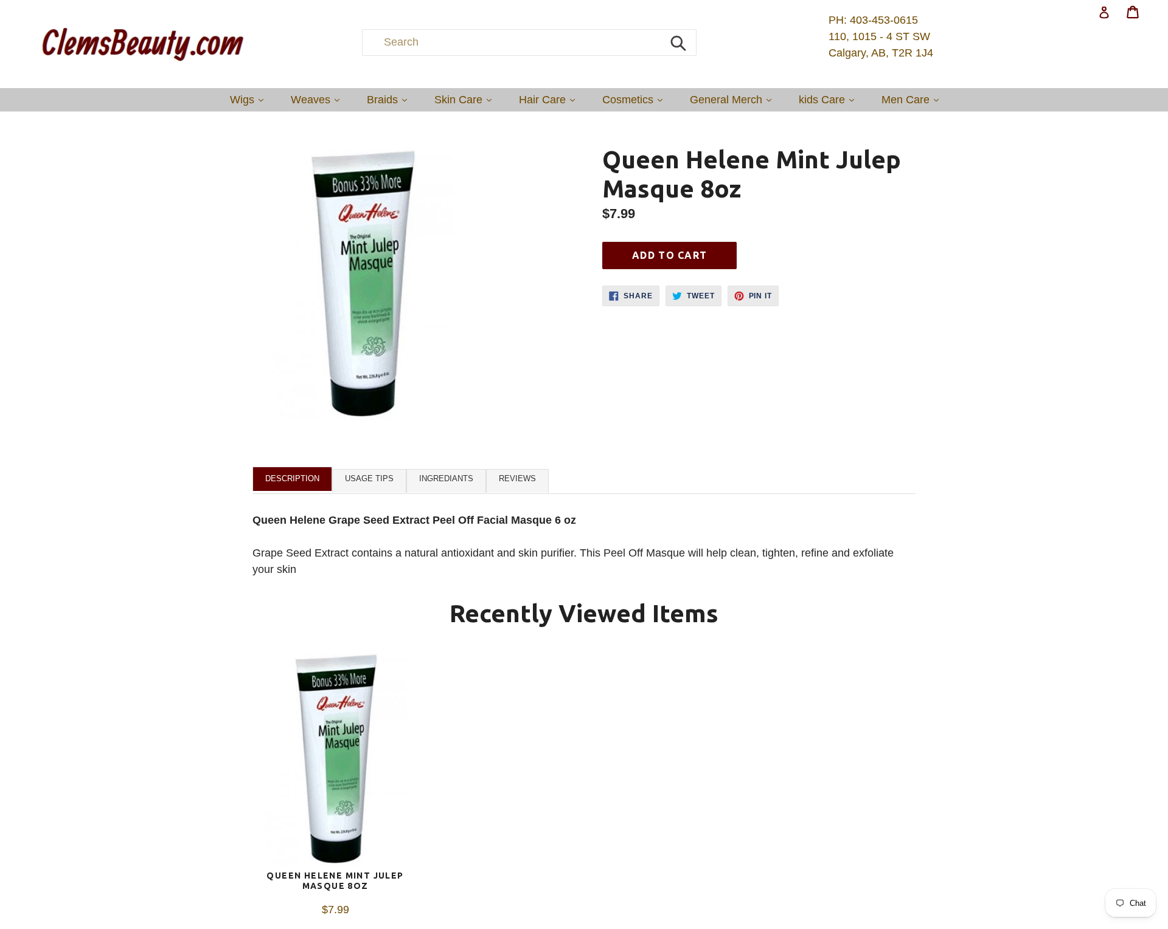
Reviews (517, 478)
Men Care (913, 99)
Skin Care (466, 99)
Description (292, 478)
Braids (390, 99)
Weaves (318, 99)
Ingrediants (446, 478)
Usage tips (369, 478)
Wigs (249, 99)
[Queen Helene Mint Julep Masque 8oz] (335, 760)
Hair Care (550, 99)
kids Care (829, 99)
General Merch (733, 99)
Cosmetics (635, 99)
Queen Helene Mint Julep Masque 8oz (334, 881)
